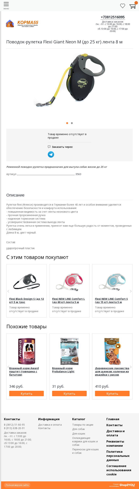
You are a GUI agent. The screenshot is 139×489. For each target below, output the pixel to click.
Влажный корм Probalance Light (63, 369)
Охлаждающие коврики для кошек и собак (85, 441)
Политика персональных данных (118, 455)
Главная (112, 419)
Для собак (78, 429)
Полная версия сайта (17, 485)
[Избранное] (122, 6)
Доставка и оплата (50, 424)
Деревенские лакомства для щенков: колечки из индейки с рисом (112, 371)
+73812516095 (113, 17)
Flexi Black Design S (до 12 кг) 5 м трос (26, 300)
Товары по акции (82, 424)
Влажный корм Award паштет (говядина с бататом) (24, 371)
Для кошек (78, 433)
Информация (49, 419)
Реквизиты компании (115, 443)
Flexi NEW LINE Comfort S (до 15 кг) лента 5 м (111, 300)
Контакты (12, 419)
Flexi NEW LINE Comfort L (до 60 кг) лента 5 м (68, 300)
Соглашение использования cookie (118, 470)
